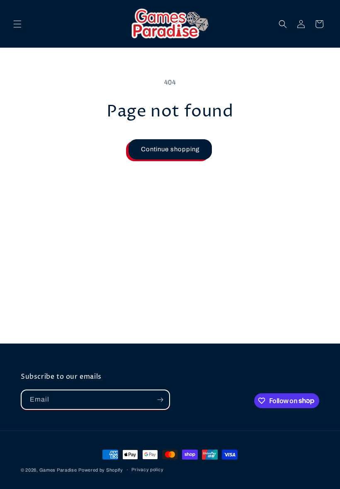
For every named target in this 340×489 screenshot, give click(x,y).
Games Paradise (58, 469)
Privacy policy (147, 469)
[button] (17, 24)
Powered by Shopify (100, 469)
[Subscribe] (160, 400)
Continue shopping (170, 149)
